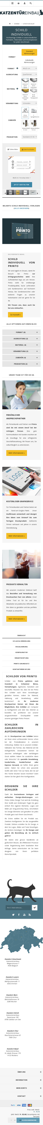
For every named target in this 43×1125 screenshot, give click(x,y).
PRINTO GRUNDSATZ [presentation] (21, 664)
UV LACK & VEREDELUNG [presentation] (21, 641)
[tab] (21, 635)
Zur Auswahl (14, 315)
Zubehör (12, 120)
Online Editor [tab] (13, 149)
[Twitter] (13, 915)
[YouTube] (24, 915)
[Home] (10, 24)
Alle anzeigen (22, 208)
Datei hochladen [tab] (28, 149)
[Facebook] (19, 915)
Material (11, 89)
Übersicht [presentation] (21, 635)
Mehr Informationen (16, 453)
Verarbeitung (12, 103)
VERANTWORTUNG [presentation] (22, 658)
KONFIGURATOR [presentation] (21, 652)
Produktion (12, 137)
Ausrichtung (12, 74)
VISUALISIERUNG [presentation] (21, 647)
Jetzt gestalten (21, 185)
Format (12, 57)
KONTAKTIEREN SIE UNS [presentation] (21, 669)
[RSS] (30, 915)
